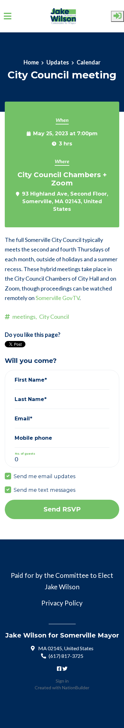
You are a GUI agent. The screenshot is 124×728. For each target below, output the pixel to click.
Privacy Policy (62, 603)
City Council (54, 316)
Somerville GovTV (57, 297)
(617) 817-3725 (66, 656)
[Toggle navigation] (7, 16)
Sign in (62, 681)
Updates (57, 62)
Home (31, 62)
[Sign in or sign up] (117, 16)
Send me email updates (44, 476)
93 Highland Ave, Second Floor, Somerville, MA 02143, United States (65, 201)
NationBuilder (75, 687)
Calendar (88, 62)
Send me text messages (44, 490)
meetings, (24, 316)
